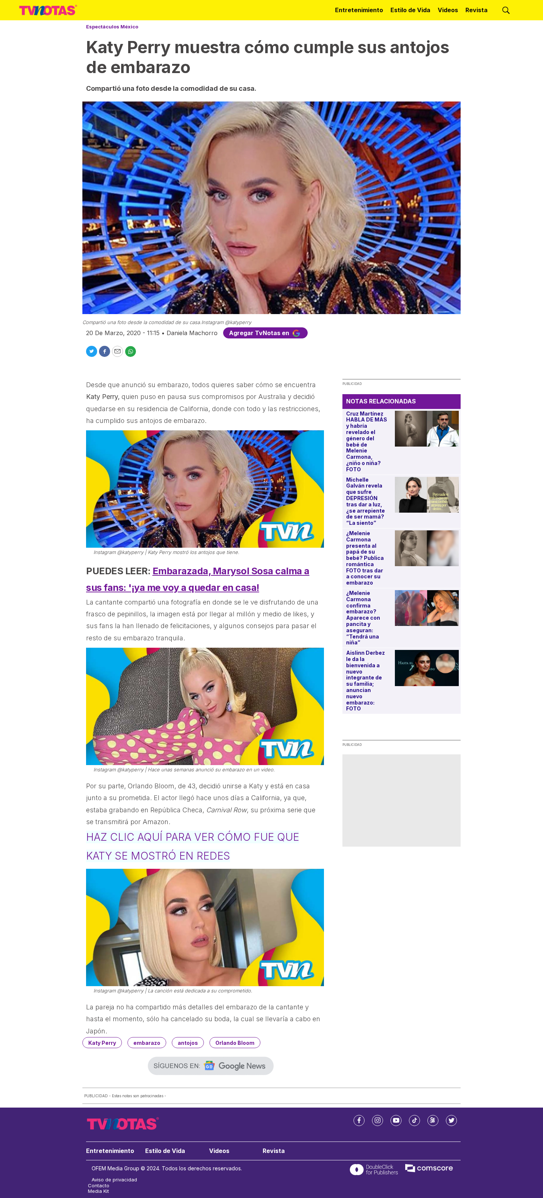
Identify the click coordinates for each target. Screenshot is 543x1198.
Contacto (98, 1185)
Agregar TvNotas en (260, 333)
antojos (188, 1043)
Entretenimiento (359, 10)
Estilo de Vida (410, 10)
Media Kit (98, 1191)
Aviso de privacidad (114, 1179)
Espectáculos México (112, 27)
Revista (476, 10)
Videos (448, 10)
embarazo (146, 1043)
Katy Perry (102, 1043)
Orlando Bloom (235, 1043)
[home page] (48, 10)
